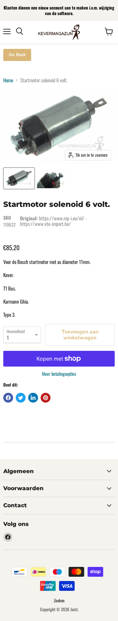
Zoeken (59, 600)
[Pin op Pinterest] (45, 398)
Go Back (17, 55)
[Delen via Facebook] (8, 398)
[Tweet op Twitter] (21, 398)
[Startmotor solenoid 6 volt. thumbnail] (19, 178)
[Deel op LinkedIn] (33, 398)
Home (8, 80)
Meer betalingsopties (59, 373)
